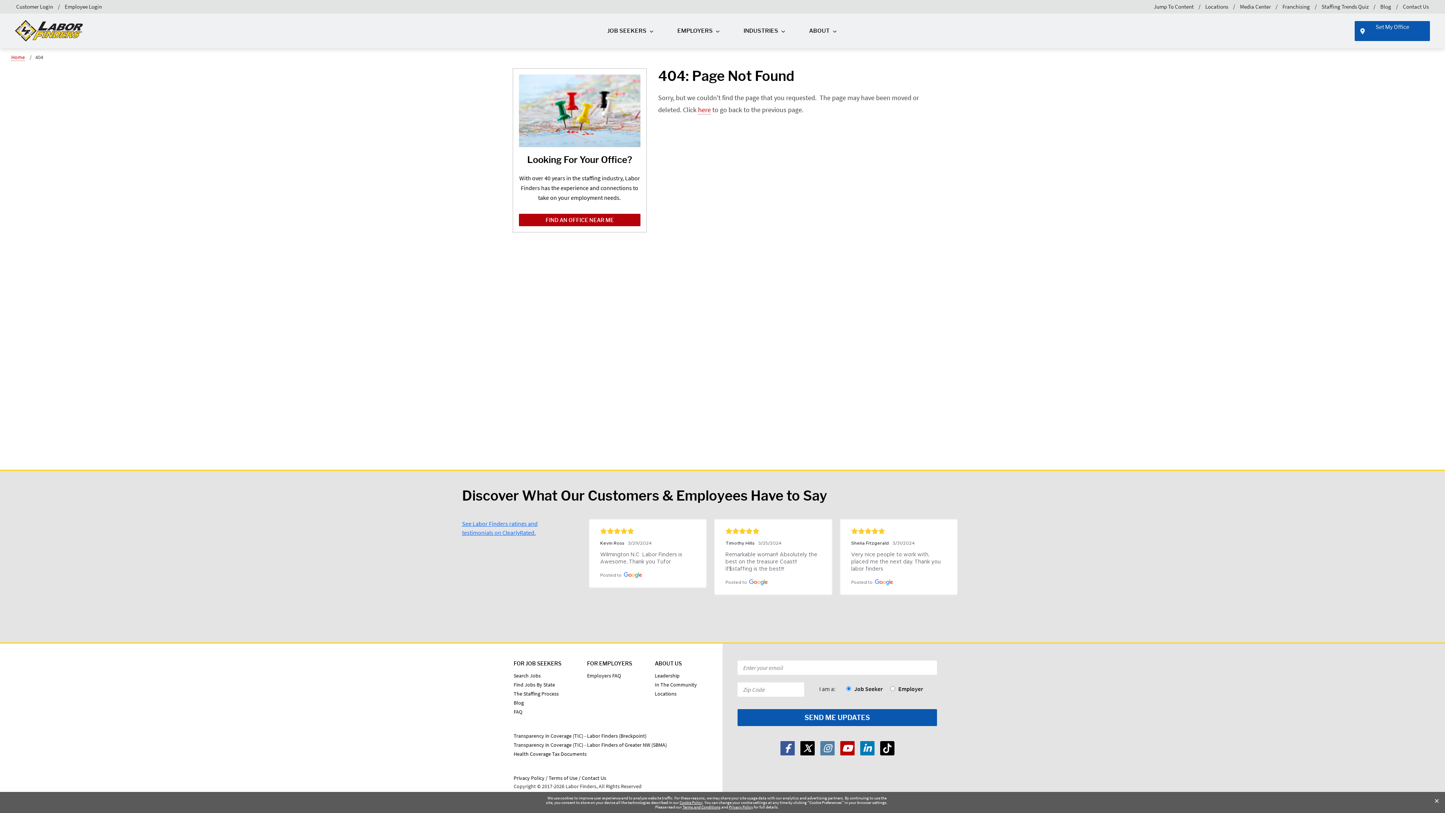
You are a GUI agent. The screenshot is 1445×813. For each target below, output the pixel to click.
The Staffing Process (536, 693)
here (704, 109)
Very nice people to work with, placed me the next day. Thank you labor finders (896, 562)
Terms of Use (563, 778)
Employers (695, 30)
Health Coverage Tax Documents (550, 754)
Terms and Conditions (702, 807)
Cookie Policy (691, 802)
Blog (1385, 6)
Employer (910, 689)
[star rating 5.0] (647, 531)
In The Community (676, 684)
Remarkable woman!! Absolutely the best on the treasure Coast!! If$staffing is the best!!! (772, 562)
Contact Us (1416, 6)
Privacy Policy (741, 807)
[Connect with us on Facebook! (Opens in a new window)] (787, 748)
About (819, 30)
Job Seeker (868, 689)
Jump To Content (1174, 6)
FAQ (518, 711)
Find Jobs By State (534, 684)
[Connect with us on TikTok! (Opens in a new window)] (887, 748)
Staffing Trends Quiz (1345, 6)
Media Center (1255, 6)
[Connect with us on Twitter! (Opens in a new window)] (807, 748)
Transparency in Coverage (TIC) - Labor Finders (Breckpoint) (580, 735)
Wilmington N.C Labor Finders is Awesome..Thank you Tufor (642, 558)
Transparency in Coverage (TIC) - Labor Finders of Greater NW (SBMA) (590, 744)
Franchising (1296, 6)
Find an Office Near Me (580, 220)
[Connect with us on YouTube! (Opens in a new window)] (847, 748)
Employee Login (83, 6)
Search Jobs (527, 675)
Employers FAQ (604, 675)
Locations (1216, 6)
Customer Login (34, 6)
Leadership (667, 675)
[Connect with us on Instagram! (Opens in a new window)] (827, 748)
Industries (761, 30)
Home (18, 57)
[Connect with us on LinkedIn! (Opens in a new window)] (867, 748)
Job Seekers (626, 30)
